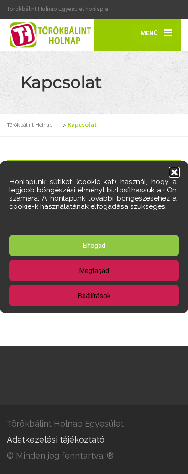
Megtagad (94, 271)
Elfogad (94, 246)
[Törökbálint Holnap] (50, 35)
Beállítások (94, 296)
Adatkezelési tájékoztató (55, 439)
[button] (174, 172)
